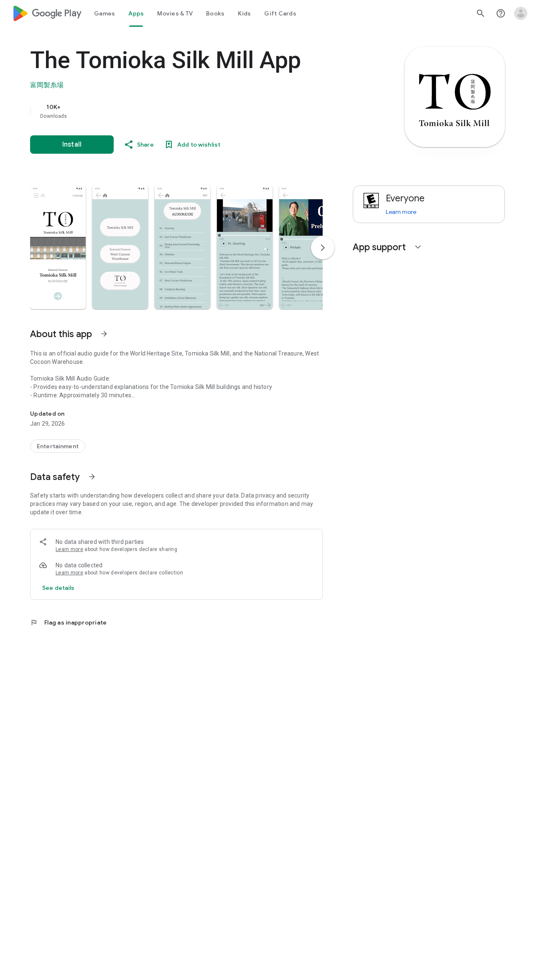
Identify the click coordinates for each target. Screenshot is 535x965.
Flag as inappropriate (68, 622)
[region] (197, 111)
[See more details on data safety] (58, 588)
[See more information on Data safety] (92, 477)
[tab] (104, 13)
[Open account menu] (521, 13)
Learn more (69, 549)
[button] (58, 247)
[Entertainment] (57, 446)
